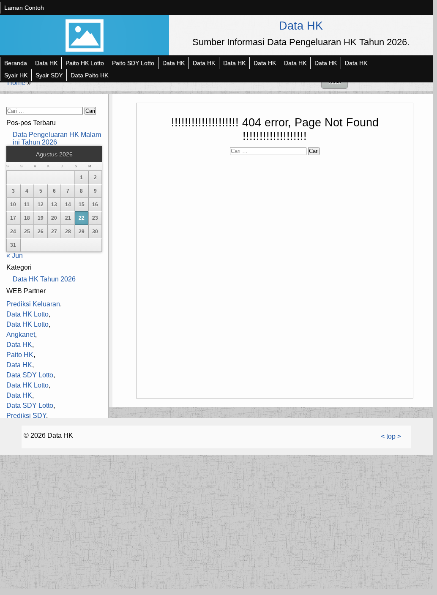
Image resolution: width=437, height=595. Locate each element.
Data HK (301, 25)
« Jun (14, 255)
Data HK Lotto (27, 314)
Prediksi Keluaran (33, 304)
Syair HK (15, 75)
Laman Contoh (24, 7)
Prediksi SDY (26, 415)
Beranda (15, 63)
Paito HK (19, 354)
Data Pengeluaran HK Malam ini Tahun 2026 (57, 138)
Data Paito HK (89, 75)
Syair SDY (49, 75)
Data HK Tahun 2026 (44, 279)
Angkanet (20, 334)
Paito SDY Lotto (133, 63)
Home (16, 82)
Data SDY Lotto (29, 375)
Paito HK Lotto (85, 63)
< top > (391, 436)
